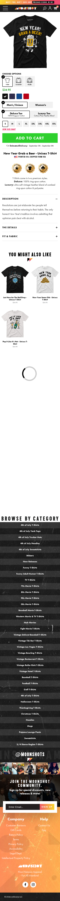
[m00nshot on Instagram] (6, 768)
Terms (16, 839)
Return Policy (16, 835)
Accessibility (16, 848)
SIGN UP (47, 806)
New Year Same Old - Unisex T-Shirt (45, 299)
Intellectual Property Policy (16, 858)
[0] (55, 8)
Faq (44, 830)
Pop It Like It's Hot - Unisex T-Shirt (15, 344)
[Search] (44, 8)
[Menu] (5, 8)
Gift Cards (15, 830)
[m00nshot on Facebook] (25, 884)
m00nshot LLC (16, 896)
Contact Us (44, 825)
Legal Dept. (16, 853)
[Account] (49, 10)
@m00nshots (30, 754)
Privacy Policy (15, 844)
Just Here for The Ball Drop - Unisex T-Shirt (15, 299)
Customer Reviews (16, 825)
